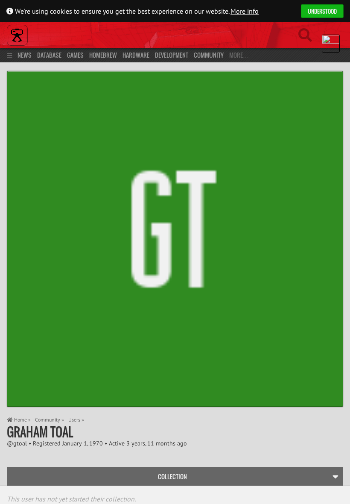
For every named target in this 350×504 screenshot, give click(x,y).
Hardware (135, 54)
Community (209, 54)
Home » (22, 419)
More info (244, 11)
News (25, 54)
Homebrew (103, 54)
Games (75, 54)
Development (171, 54)
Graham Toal (40, 431)
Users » (76, 419)
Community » (49, 419)
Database (49, 54)
